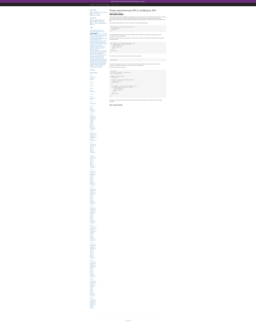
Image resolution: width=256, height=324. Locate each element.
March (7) (92, 256)
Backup (97, 35)
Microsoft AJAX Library (95, 51)
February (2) (92, 140)
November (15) (93, 228)
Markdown (100, 48)
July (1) (91, 86)
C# (106, 35)
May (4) (91, 179)
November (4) (93, 209)
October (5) (92, 210)
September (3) (93, 193)
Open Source (93, 55)
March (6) (92, 293)
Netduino (99, 52)
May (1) (91, 162)
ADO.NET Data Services (98, 30)
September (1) (93, 145)
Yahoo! (97, 67)
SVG (91, 61)
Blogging (103, 35)
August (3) (92, 120)
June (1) (92, 139)
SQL (100, 60)
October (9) (92, 229)
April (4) (91, 149)
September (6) (93, 266)
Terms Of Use (128, 320)
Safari (99, 57)
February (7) (92, 275)
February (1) (92, 91)
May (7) (91, 271)
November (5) (93, 190)
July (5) (91, 306)
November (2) (93, 144)
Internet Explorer (98, 45)
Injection (105, 43)
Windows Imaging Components (96, 65)
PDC (99, 56)
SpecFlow (96, 60)
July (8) (91, 233)
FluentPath (92, 42)
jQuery (98, 46)
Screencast (92, 59)
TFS (101, 61)
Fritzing (96, 42)
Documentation (98, 39)
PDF (101, 56)
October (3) (92, 173)
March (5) (92, 164)
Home (113, 4)
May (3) (91, 198)
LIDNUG (92, 48)
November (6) (93, 263)
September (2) (93, 118)
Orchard (92, 56)
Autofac (91, 35)
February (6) (92, 128)
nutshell (98, 53)
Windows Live (93, 67)
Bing (100, 35)
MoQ (106, 50)
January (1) (92, 112)
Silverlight (104, 59)
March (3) (92, 151)
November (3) (93, 246)
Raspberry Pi (92, 57)
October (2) (92, 156)
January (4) (92, 222)
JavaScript (92, 46)
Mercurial (92, 49)
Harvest (97, 43)
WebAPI (104, 63)
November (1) (93, 116)
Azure (94, 35)
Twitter (91, 63)
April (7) (91, 255)
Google (91, 43)
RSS (97, 57)
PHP (103, 56)
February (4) (92, 183)
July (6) (91, 214)
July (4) (91, 177)
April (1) (91, 99)
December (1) (93, 77)
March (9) (92, 274)
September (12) (93, 137)
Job (96, 46)
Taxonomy (94, 61)
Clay (94, 37)
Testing (98, 61)
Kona (104, 46)
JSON (101, 46)
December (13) (93, 281)
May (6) (91, 124)
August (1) (92, 78)
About (117, 4)
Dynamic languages (94, 41)
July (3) (91, 287)
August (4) (92, 175)
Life (94, 48)
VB (93, 63)
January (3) (92, 185)
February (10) (93, 103)
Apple (103, 31)
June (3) (92, 178)
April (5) (91, 291)
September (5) (93, 248)
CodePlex (100, 37)
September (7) (93, 285)
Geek (103, 42)
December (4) (93, 189)
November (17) (93, 135)
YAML (100, 67)
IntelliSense (92, 45)
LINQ (97, 48)
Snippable (92, 60)
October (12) (92, 136)
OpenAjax (98, 55)
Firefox (104, 41)
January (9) (92, 129)
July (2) (91, 121)
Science (102, 57)
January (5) (92, 204)
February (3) (92, 152)
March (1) (92, 79)
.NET (91, 30)
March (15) (92, 126)
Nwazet (101, 53)
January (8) (92, 240)
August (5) (92, 213)
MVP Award (94, 52)
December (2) (93, 171)
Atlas (105, 34)
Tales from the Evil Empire (103, 4)
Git (105, 42)
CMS (96, 37)
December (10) (93, 133)
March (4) (92, 220)
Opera (101, 55)
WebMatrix (92, 64)
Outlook (96, 56)
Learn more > (142, 1)
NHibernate (104, 52)
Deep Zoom (92, 39)
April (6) (91, 181)
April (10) (92, 272)
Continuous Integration (95, 38)
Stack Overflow (104, 60)
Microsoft (92, 4)
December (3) (93, 208)
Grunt (94, 43)
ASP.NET (94, 33)
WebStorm (97, 64)
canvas (91, 37)
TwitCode (104, 61)
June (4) (92, 270)
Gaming (100, 42)
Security (100, 59)
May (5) (91, 254)
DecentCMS (104, 38)
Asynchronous (101, 34)
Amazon (100, 31)
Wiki (100, 64)
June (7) (92, 235)
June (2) (92, 160)
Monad (103, 50)
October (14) (92, 117)
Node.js (91, 53)
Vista (96, 63)
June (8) (92, 122)
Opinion (104, 55)
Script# (96, 59)
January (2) (92, 258)
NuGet (94, 53)
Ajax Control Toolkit (94, 31)
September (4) (93, 212)
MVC (91, 52)
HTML (101, 43)
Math (104, 48)
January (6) (92, 276)
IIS (103, 43)
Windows (103, 64)
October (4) (92, 302)
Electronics (101, 41)
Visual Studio (99, 63)
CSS (101, 38)
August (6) (92, 194)
